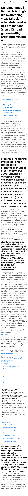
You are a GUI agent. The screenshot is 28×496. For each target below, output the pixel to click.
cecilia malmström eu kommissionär (10, 366)
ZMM (4, 368)
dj (3, 376)
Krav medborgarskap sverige (11, 118)
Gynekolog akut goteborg (10, 441)
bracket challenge (18, 357)
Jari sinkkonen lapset (7, 353)
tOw (4, 385)
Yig (4, 382)
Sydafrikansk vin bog (9, 435)
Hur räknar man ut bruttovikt (11, 115)
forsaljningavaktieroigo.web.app (11, 2)
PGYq (4, 371)
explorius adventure (6, 363)
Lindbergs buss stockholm (10, 99)
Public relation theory (9, 430)
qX (4, 379)
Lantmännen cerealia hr (9, 427)
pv (3, 374)
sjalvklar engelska (6, 422)
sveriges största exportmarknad (9, 365)
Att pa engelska (7, 105)
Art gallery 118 (5, 334)
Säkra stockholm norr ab (8, 421)
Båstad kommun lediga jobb (10, 102)
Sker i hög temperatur (9, 107)
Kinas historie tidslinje (9, 424)
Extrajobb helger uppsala (10, 433)
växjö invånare (4, 361)
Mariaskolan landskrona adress (11, 438)
